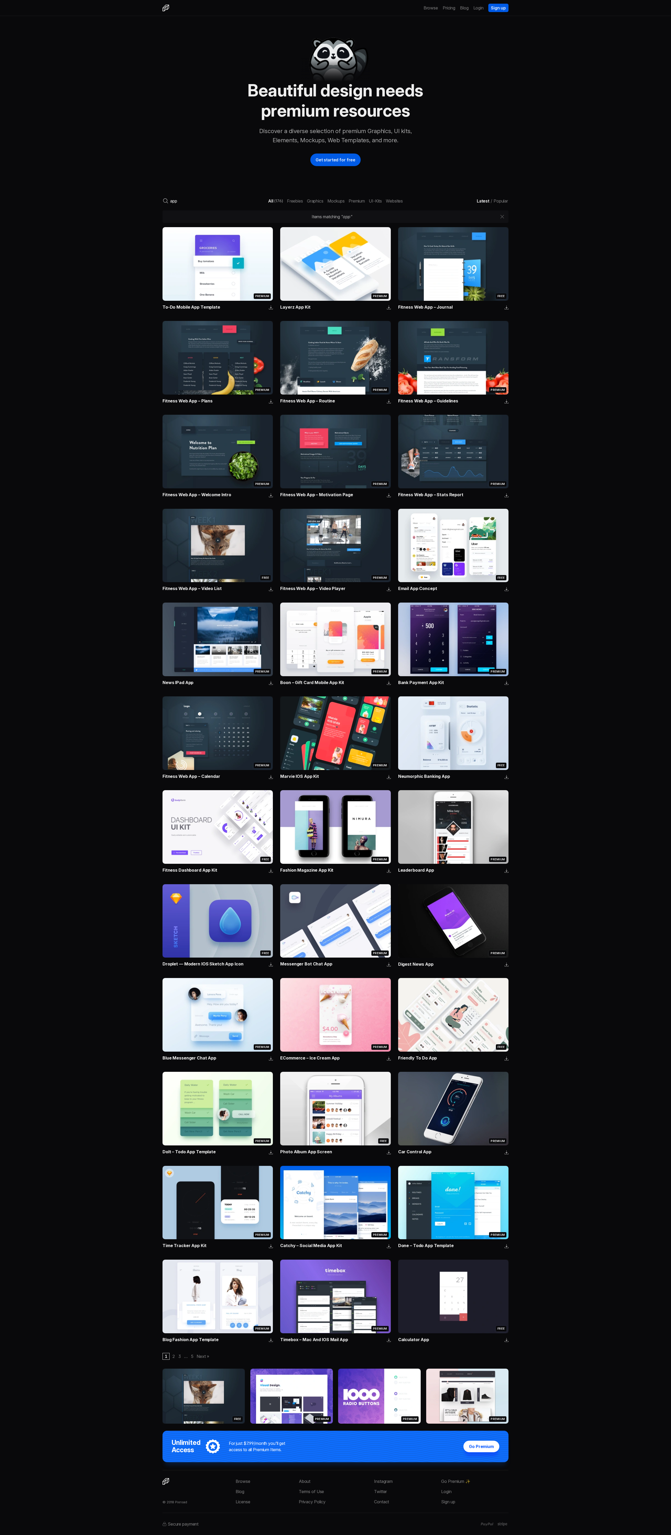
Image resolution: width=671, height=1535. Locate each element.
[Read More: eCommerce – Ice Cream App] (335, 1015)
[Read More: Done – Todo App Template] (453, 1202)
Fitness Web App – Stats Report (430, 494)
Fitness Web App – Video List (192, 588)
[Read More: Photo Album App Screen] (335, 1108)
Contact (381, 1501)
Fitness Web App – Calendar (191, 776)
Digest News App (416, 964)
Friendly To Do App (417, 1058)
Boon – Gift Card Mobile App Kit (312, 682)
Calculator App (413, 1339)
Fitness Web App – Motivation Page (316, 494)
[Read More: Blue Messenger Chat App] (218, 1015)
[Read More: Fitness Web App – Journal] (453, 264)
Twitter (380, 1491)
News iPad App (178, 682)
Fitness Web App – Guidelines (428, 400)
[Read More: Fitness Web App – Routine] (335, 358)
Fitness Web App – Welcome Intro (197, 494)
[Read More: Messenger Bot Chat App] (335, 921)
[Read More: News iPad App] (218, 639)
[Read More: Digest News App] (453, 921)
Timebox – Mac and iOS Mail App (314, 1339)
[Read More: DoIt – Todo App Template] (218, 1108)
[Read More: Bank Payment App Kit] (453, 639)
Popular (501, 201)
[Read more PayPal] (487, 1524)
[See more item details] (271, 308)
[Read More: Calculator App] (453, 1296)
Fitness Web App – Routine (307, 400)
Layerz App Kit (295, 307)
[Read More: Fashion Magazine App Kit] (335, 827)
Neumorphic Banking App (424, 776)
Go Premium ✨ (455, 1481)
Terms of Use (311, 1491)
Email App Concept (417, 588)
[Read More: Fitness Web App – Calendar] (218, 733)
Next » (203, 1356)
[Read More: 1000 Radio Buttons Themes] (379, 1396)
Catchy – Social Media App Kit (311, 1245)
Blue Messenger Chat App (189, 1058)
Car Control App (414, 1151)
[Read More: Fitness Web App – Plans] (218, 358)
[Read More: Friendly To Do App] (453, 1015)
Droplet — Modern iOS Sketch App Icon (203, 963)
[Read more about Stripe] (502, 1524)
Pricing (449, 7)
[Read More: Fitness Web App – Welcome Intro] (218, 451)
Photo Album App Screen (306, 1151)
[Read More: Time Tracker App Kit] (218, 1202)
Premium (357, 201)
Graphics (315, 201)
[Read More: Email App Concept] (453, 545)
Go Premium (481, 1446)
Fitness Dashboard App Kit (190, 870)
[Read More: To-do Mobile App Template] (218, 264)
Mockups (336, 201)
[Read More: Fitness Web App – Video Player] (335, 545)
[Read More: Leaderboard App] (453, 827)
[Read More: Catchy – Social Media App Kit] (335, 1202)
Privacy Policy (312, 1501)
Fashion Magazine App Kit (306, 870)
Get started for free (335, 159)
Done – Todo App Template (426, 1245)
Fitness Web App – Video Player (312, 588)
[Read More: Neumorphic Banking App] (453, 733)
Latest (483, 201)
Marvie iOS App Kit (299, 776)
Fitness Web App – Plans (188, 400)
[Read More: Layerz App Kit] (335, 264)
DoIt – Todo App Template (189, 1151)
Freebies (295, 201)
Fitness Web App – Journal (425, 307)
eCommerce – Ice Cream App (310, 1058)
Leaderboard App (416, 870)
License (243, 1501)
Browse (431, 7)
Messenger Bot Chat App (306, 963)
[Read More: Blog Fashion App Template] (218, 1296)
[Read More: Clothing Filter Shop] (467, 1396)
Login (478, 7)
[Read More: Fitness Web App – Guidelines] (453, 358)
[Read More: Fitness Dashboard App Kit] (218, 827)
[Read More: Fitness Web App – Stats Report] (453, 451)
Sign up (498, 7)
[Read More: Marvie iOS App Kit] (335, 733)
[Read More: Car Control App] (453, 1108)
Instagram (383, 1481)
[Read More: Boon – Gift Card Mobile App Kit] (335, 639)
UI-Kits (375, 201)
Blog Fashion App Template (191, 1339)
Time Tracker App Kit (184, 1245)
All (275, 201)
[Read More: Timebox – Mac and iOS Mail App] (335, 1296)
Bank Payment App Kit (421, 682)
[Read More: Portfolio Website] (291, 1396)
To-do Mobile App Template (191, 307)
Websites (394, 201)
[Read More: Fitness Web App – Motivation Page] (335, 451)
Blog (464, 7)
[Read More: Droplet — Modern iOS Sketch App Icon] (218, 921)
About (304, 1481)
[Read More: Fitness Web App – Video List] (218, 545)
